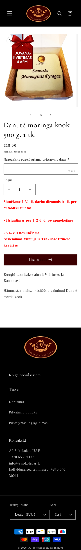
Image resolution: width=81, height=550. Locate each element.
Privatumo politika (23, 412)
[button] (9, 13)
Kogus (8, 180)
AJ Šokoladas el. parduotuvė (45, 547)
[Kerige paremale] (51, 115)
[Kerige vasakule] (30, 115)
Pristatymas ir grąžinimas (28, 423)
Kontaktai (16, 402)
